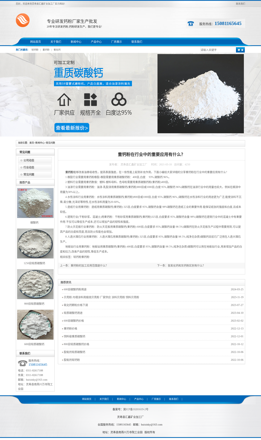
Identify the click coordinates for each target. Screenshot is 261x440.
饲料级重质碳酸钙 (74, 336)
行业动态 (29, 167)
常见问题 (50, 143)
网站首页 (35, 41)
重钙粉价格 (70, 328)
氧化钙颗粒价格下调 (76, 305)
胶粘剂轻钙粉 (72, 359)
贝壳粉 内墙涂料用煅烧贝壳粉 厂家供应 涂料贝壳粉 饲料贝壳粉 (101, 297)
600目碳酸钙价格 (74, 320)
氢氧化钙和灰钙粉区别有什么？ (186, 265)
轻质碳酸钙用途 (73, 312)
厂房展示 (116, 41)
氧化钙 (57, 50)
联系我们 (240, 3)
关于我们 (55, 41)
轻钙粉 (35, 50)
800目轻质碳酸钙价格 (76, 344)
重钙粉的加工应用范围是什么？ (89, 265)
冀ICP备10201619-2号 (135, 409)
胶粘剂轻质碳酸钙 (74, 352)
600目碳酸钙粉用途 (75, 289)
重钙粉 (46, 50)
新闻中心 (76, 41)
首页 (31, 143)
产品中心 (96, 41)
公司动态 (29, 160)
